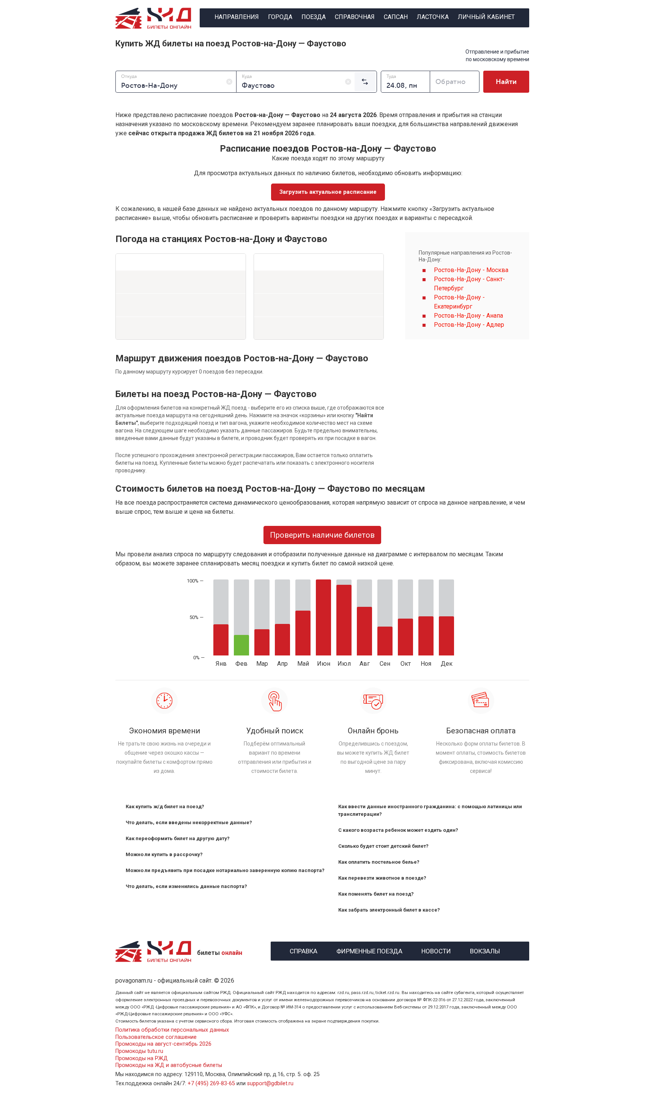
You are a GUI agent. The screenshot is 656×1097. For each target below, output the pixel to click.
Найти (506, 81)
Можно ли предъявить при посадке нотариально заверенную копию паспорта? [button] (225, 870)
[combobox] (176, 82)
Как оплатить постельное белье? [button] (378, 862)
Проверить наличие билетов (322, 535)
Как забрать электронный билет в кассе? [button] (389, 910)
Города (280, 17)
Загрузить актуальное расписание (328, 191)
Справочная (355, 17)
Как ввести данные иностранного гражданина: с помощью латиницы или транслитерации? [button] (430, 810)
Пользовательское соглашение (156, 1037)
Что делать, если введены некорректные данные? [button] (189, 822)
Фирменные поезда (369, 950)
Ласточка (433, 17)
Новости (436, 950)
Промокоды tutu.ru (139, 1051)
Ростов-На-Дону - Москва (471, 270)
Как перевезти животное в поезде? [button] (382, 878)
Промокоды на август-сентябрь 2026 (163, 1044)
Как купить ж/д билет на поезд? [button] (165, 806)
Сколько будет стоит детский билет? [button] (383, 846)
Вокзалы (485, 950)
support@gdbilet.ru (270, 1083)
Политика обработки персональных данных (172, 1030)
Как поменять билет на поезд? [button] (376, 894)
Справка (303, 950)
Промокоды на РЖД (141, 1058)
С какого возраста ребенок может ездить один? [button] (398, 830)
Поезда (313, 17)
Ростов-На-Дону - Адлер (469, 324)
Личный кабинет (486, 17)
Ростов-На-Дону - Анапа (468, 315)
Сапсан (396, 17)
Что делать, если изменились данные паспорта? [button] (186, 886)
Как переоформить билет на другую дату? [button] (178, 838)
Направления (236, 17)
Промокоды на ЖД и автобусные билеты (168, 1065)
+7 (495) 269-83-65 (211, 1083)
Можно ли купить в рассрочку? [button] (164, 854)
